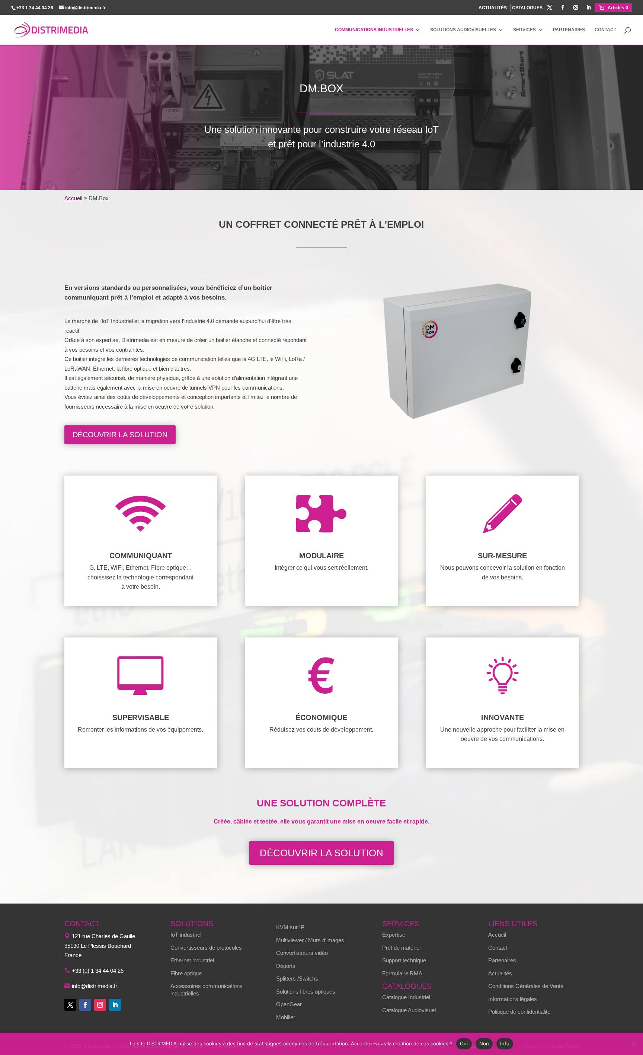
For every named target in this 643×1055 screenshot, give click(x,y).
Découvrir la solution (120, 435)
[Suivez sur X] (70, 1005)
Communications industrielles (374, 29)
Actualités (500, 973)
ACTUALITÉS (493, 7)
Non (484, 1043)
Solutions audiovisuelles (463, 29)
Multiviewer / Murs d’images (310, 940)
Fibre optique (186, 973)
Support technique (404, 960)
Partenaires (569, 29)
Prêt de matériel (401, 947)
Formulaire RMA (402, 973)
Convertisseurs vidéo (302, 953)
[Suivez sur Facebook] (85, 1005)
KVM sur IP (290, 927)
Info (504, 1043)
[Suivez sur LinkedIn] (115, 1005)
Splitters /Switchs (297, 978)
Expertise (393, 934)
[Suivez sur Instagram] (100, 1005)
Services (524, 29)
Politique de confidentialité (519, 1011)
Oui (464, 1043)
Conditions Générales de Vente (525, 986)
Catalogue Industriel (406, 997)
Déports (285, 966)
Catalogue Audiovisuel (409, 1010)
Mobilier (285, 1017)
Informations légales (512, 999)
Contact (605, 29)
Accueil (73, 198)
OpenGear (289, 1004)
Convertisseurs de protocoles (206, 947)
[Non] (633, 1044)
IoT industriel (185, 934)
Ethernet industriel (192, 960)
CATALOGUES (527, 8)
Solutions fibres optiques (305, 991)
